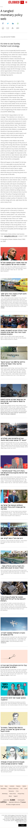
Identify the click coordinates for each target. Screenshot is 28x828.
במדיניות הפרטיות (19, 819)
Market (24, 786)
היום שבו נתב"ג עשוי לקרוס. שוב (12, 538)
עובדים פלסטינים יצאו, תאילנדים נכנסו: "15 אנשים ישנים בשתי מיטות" (13, 439)
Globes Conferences (13, 788)
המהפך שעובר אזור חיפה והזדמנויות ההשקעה (13, 699)
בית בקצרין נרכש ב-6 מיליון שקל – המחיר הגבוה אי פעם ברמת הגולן (12, 567)
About (10, 796)
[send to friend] (8, 28)
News (6, 786)
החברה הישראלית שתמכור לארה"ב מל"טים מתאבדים (13, 634)
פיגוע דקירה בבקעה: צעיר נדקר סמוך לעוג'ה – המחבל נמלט (14, 295)
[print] (3, 28)
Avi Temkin (11, 37)
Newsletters (4, 788)
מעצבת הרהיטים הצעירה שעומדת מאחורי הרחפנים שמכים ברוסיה (12, 763)
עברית (17, 791)
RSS (21, 788)
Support (16, 796)
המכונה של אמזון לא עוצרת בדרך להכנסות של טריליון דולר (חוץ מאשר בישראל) (13, 599)
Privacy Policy (21, 793)
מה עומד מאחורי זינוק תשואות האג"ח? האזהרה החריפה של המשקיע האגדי (14, 263)
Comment (12, 786)
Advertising (4, 793)
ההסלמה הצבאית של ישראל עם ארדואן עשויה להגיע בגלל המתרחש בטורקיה (13, 507)
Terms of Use (12, 793)
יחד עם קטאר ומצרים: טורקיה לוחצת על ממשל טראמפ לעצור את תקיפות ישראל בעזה (13, 401)
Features (18, 786)
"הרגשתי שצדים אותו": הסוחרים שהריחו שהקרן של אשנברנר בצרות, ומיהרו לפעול (13, 729)
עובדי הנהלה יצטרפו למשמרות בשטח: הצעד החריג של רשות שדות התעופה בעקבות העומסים (14, 332)
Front (1, 6)
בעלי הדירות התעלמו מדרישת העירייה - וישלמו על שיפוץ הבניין (14, 666)
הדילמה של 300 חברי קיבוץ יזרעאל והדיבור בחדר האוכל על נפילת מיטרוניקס (13, 364)
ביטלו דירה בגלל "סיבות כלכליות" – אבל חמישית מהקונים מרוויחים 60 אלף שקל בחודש (14, 473)
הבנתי (22, 825)
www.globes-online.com (10, 236)
